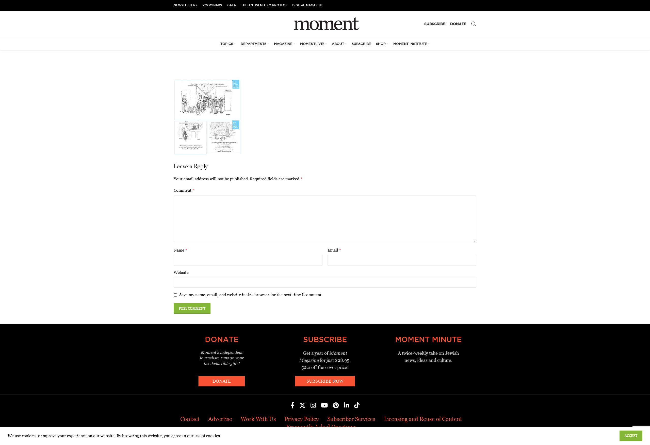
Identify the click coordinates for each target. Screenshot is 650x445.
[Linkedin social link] (346, 406)
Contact (190, 419)
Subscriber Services (351, 419)
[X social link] (302, 406)
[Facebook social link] (292, 406)
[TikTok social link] (357, 406)
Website (181, 272)
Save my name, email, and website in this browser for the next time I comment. (250, 294)
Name (180, 250)
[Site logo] (325, 23)
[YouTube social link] (324, 406)
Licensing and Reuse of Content (423, 419)
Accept (631, 436)
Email (334, 250)
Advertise (220, 419)
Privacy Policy (302, 419)
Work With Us (258, 419)
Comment (184, 190)
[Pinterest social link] (335, 406)
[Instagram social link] (313, 406)
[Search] (474, 24)
